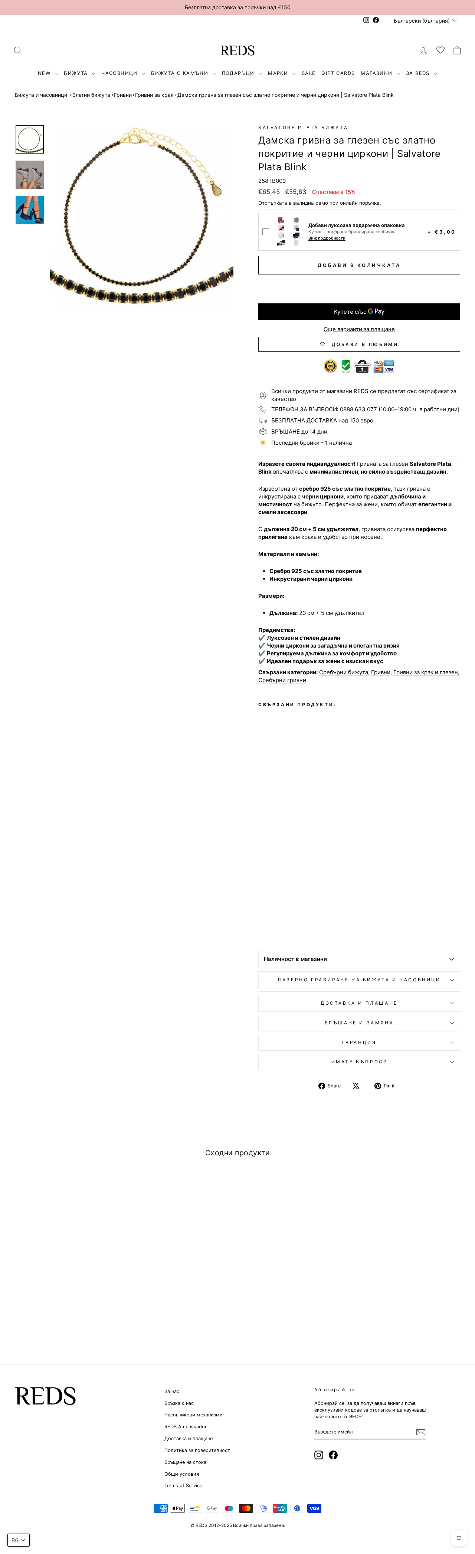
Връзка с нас (179, 1403)
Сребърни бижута (343, 672)
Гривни (123, 95)
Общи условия (181, 1474)
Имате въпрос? (359, 1061)
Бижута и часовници (41, 95)
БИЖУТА (77, 73)
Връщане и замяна (359, 1022)
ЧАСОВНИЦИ (120, 73)
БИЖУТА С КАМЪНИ (180, 73)
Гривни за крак (154, 95)
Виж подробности (326, 238)
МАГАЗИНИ (377, 73)
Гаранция (359, 1042)
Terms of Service (183, 1485)
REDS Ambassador (185, 1426)
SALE (309, 73)
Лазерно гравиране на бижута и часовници (359, 979)
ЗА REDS (419, 73)
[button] (18, 1540)
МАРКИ (279, 73)
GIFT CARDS (338, 73)
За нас (171, 1391)
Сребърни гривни (282, 680)
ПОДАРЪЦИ (239, 73)
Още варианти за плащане (359, 329)
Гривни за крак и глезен (425, 672)
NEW (45, 73)
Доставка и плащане (188, 1438)
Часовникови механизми (193, 1415)
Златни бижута (91, 95)
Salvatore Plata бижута (303, 127)
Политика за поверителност (197, 1450)
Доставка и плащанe (359, 1003)
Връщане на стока (185, 1462)
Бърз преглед (67, 1274)
